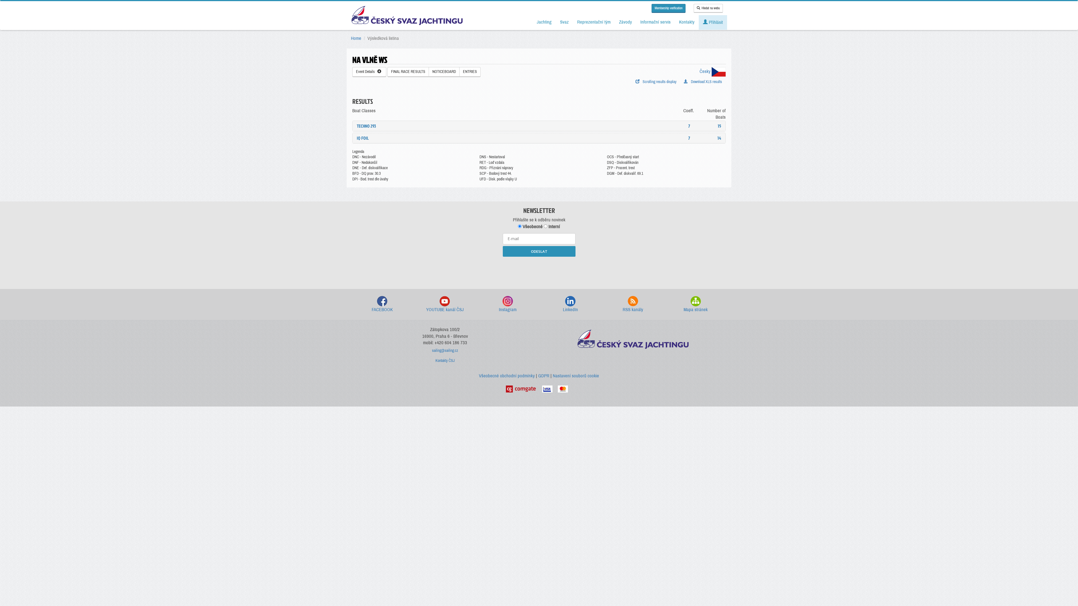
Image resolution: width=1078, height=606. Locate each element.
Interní (553, 226)
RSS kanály (633, 309)
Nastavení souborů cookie (576, 375)
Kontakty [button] (687, 22)
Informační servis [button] (655, 22)
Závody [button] (625, 22)
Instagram (508, 309)
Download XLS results (705, 82)
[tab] (539, 126)
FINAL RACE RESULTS (408, 72)
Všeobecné (532, 226)
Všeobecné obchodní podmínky (507, 375)
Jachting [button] (544, 22)
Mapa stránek (696, 309)
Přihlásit (715, 22)
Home (356, 38)
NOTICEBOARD (444, 72)
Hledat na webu (711, 8)
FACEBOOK (382, 309)
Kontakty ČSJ (445, 361)
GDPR (543, 375)
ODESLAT (539, 251)
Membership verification (668, 8)
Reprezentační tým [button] (594, 22)
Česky (706, 71)
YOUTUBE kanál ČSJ (445, 309)
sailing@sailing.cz (445, 350)
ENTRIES (470, 72)
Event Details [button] (366, 72)
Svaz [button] (564, 22)
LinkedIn (570, 309)
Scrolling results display (659, 82)
